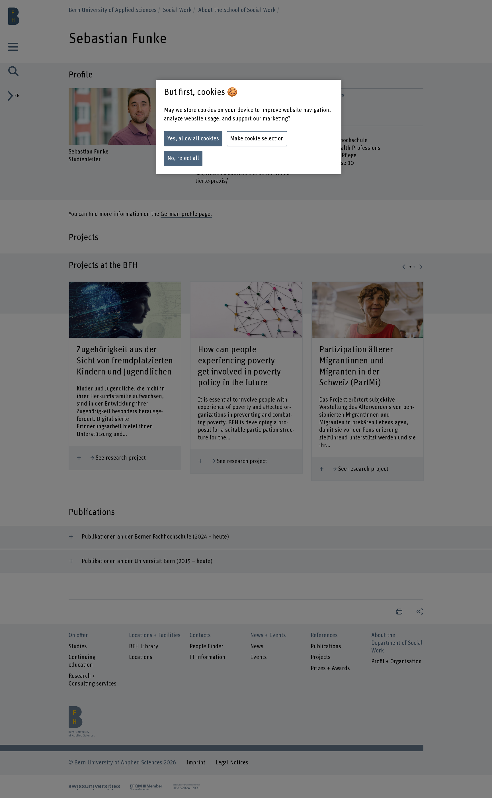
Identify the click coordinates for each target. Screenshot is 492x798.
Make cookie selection (257, 139)
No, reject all (183, 158)
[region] (248, 127)
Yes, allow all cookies (193, 139)
